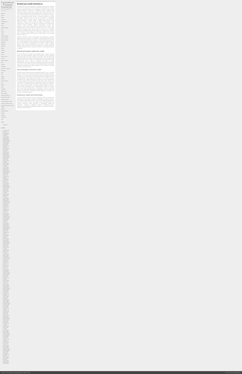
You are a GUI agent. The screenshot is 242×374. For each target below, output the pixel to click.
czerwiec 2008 (6, 308)
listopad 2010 (6, 271)
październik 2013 (6, 227)
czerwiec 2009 (6, 293)
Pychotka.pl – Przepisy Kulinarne (7, 4)
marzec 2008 (5, 312)
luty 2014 (5, 222)
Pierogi (2, 58)
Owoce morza (4, 56)
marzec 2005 (5, 358)
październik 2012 (6, 242)
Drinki (2, 25)
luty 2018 (5, 166)
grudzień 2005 (6, 346)
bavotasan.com (237, 372)
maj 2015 (5, 208)
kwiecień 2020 (6, 133)
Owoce (2, 54)
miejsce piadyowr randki (6, 101)
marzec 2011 (5, 266)
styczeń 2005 (6, 360)
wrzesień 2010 (6, 274)
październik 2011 (6, 257)
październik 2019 (6, 140)
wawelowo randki (5, 99)
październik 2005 (6, 349)
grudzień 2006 (6, 331)
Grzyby (2, 31)
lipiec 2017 (5, 175)
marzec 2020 (5, 134)
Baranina (3, 13)
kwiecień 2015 (6, 209)
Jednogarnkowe (4, 35)
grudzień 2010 (6, 270)
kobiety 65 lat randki (5, 97)
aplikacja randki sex (5, 95)
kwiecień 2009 (6, 295)
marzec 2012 (5, 251)
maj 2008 (5, 309)
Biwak (2, 15)
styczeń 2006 (6, 345)
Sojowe (2, 84)
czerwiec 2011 (6, 262)
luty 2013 (5, 237)
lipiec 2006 (5, 337)
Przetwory (3, 70)
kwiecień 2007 (6, 326)
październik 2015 (6, 201)
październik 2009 (6, 288)
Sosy (2, 87)
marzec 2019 (5, 149)
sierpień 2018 (6, 158)
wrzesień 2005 (6, 350)
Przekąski (3, 66)
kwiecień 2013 (6, 234)
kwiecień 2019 (6, 148)
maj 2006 (5, 340)
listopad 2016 (6, 185)
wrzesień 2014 (6, 218)
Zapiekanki (3, 117)
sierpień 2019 (6, 143)
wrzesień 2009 (6, 289)
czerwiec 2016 (6, 191)
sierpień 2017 (6, 173)
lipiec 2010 (5, 276)
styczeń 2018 (6, 167)
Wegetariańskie (4, 110)
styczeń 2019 (6, 152)
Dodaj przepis (4, 21)
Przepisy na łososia (5, 68)
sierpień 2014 (6, 219)
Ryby (2, 72)
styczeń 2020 (6, 136)
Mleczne (3, 50)
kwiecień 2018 (6, 163)
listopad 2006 (6, 332)
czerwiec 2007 (6, 323)
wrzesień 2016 (6, 187)
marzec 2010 (5, 281)
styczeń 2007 (6, 330)
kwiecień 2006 (6, 341)
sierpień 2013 (6, 229)
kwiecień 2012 (6, 250)
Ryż (2, 74)
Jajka (2, 33)
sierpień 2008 (6, 306)
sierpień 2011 (6, 260)
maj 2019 (5, 147)
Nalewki (3, 52)
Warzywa (3, 108)
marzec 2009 (5, 297)
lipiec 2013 (5, 231)
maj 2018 (5, 162)
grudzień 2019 (6, 138)
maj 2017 (5, 177)
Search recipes (4, 80)
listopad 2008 (6, 302)
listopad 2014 (6, 215)
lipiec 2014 (5, 220)
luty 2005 (5, 359)
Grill (2, 29)
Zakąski (3, 115)
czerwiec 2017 (6, 176)
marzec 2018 (5, 164)
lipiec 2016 (5, 190)
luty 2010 (5, 283)
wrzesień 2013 (6, 228)
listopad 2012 (6, 241)
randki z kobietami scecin (6, 103)
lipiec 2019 (5, 144)
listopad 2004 (6, 363)
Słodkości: (3, 89)
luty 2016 (5, 196)
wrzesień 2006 (6, 335)
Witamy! (3, 113)
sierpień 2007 (6, 321)
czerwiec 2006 (6, 339)
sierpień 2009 (6, 290)
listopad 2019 (6, 139)
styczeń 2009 (6, 299)
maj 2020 (5, 131)
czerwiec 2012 (6, 247)
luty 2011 (5, 267)
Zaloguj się (5, 124)
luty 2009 (5, 298)
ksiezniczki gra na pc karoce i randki (7, 106)
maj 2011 (5, 264)
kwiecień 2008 (6, 311)
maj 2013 (5, 233)
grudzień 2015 (6, 199)
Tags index (3, 91)
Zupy (2, 119)
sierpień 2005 (6, 351)
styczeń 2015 (6, 213)
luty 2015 (5, 211)
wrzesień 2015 (6, 203)
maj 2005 (5, 355)
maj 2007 (5, 325)
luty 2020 (5, 135)
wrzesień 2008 (6, 304)
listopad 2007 (6, 317)
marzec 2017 (5, 180)
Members (3, 46)
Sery (2, 82)
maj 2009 (5, 294)
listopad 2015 (6, 200)
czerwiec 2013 (6, 232)
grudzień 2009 (6, 285)
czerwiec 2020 (6, 130)
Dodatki (3, 23)
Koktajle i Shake (4, 39)
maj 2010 (5, 279)
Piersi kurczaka (4, 60)
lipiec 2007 (5, 322)
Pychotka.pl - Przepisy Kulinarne (15, 372)
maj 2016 (5, 192)
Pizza (2, 62)
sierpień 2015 (6, 204)
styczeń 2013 (6, 238)
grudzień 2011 (6, 255)
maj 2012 (5, 248)
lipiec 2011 (5, 261)
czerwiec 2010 (6, 278)
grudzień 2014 (6, 214)
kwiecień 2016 (6, 194)
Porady (2, 64)
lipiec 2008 (5, 307)
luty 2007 (5, 328)
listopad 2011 (6, 256)
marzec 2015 (5, 210)
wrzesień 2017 (6, 172)
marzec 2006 (5, 342)
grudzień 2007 (6, 316)
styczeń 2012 (6, 253)
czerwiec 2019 (6, 145)
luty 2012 (5, 252)
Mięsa (2, 48)
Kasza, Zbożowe (5, 37)
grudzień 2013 (6, 224)
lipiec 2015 (5, 205)
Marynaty (3, 44)
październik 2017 (6, 171)
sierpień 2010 (6, 275)
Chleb (2, 17)
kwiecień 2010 (6, 280)
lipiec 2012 (5, 246)
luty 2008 (5, 313)
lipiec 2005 (5, 353)
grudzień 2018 (6, 153)
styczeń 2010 (6, 284)
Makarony (3, 42)
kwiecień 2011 (6, 265)
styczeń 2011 (6, 269)
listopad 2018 (6, 154)
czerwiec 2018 (6, 161)
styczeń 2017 (6, 182)
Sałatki (2, 76)
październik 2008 (6, 303)
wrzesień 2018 (6, 157)
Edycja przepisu (4, 27)
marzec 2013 (5, 236)
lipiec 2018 (5, 159)
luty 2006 (5, 344)
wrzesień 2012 (6, 243)
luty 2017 (5, 181)
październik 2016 (6, 186)
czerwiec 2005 (6, 354)
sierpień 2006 (6, 336)
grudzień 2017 (6, 168)
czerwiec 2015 (6, 206)
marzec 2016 (5, 195)
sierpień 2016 (6, 189)
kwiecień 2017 (6, 178)
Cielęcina (3, 19)
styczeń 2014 (6, 223)
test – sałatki (4, 93)
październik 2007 (6, 318)
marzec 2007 (5, 327)
